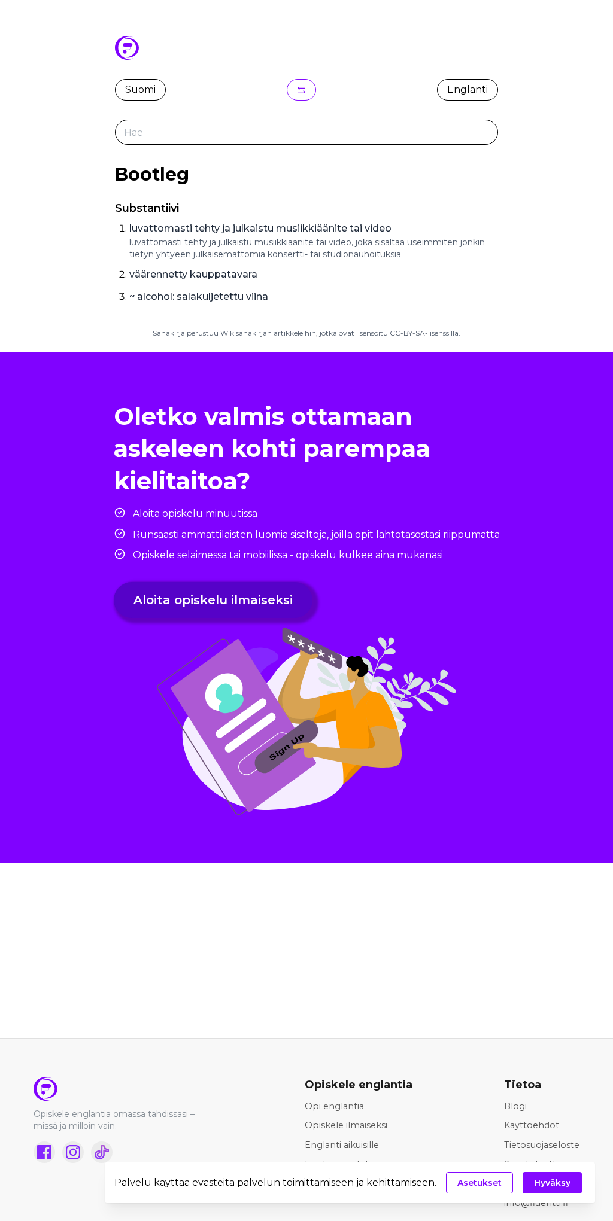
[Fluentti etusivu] (123, 1089)
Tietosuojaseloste (541, 1145)
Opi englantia (334, 1106)
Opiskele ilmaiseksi (346, 1125)
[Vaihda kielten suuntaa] (301, 90)
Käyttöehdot (531, 1125)
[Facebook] (44, 1152)
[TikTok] (102, 1152)
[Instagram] (73, 1152)
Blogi (515, 1106)
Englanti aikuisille (342, 1145)
